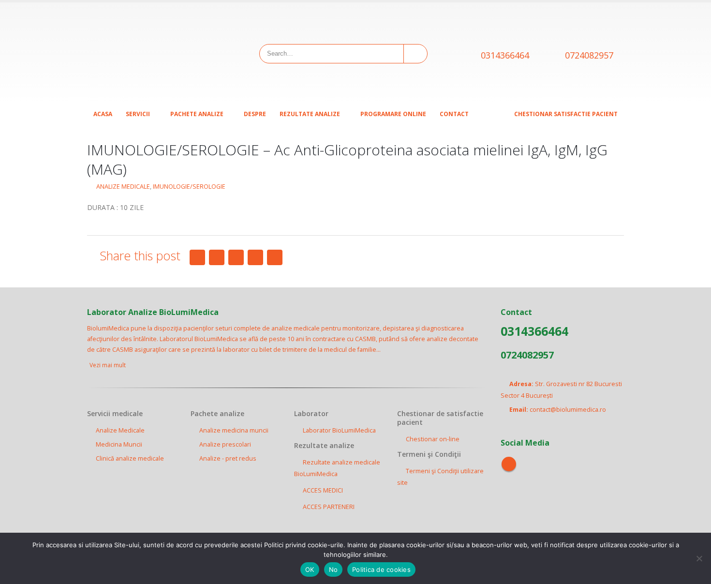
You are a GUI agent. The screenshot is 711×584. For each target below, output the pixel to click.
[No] (699, 558)
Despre (255, 114)
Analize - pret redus (227, 458)
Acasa (102, 114)
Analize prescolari (225, 444)
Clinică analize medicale (130, 458)
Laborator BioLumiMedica (339, 430)
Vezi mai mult (108, 365)
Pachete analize (196, 114)
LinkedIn (236, 257)
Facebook (197, 257)
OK (309, 569)
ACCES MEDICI (323, 490)
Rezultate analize (310, 114)
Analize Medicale (120, 430)
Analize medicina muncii (233, 430)
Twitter (216, 257)
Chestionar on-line (432, 439)
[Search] (415, 54)
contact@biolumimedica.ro (568, 409)
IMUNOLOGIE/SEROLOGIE (189, 186)
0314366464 (505, 55)
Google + (255, 257)
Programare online (393, 114)
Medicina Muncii (119, 444)
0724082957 (589, 55)
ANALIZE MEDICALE (123, 186)
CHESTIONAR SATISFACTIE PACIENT (566, 114)
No (333, 569)
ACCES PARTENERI (329, 507)
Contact (454, 114)
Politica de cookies (381, 569)
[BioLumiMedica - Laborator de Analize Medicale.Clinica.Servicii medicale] (147, 53)
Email (274, 257)
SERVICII (138, 114)
